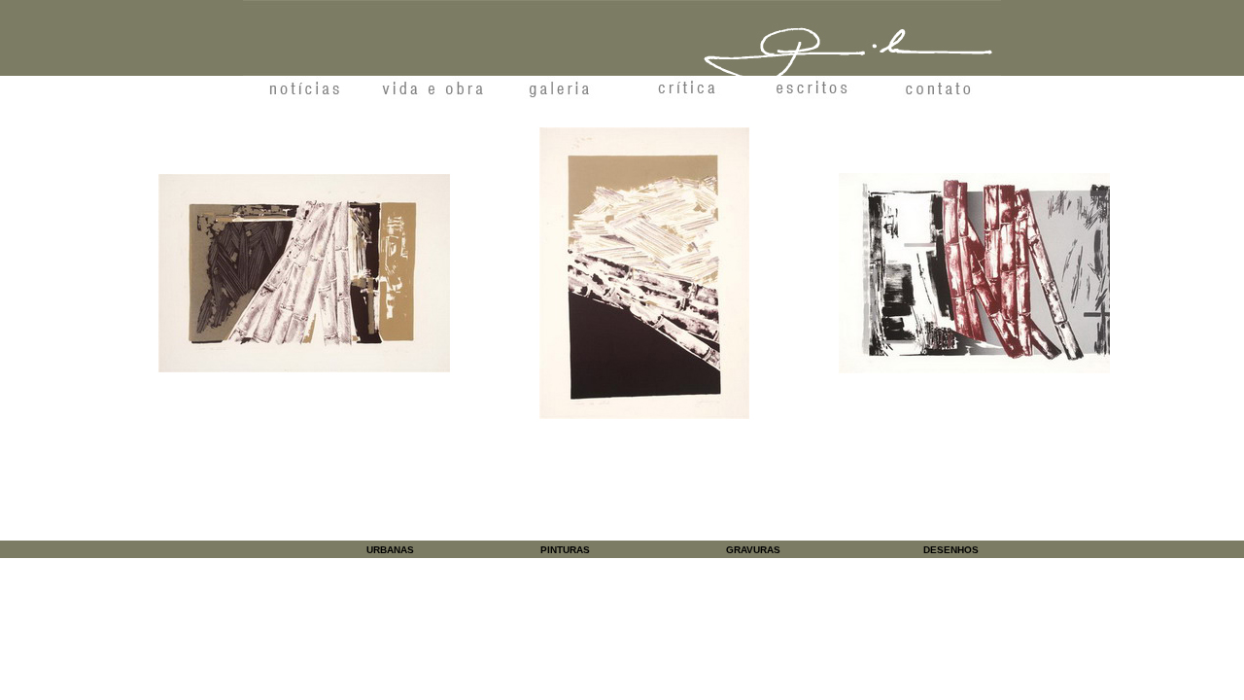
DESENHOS (951, 549)
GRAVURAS (753, 549)
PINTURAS (565, 549)
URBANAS (390, 549)
